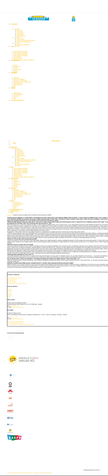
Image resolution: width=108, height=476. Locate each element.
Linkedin (9, 293)
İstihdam (15, 185)
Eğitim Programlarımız (19, 191)
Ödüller (15, 182)
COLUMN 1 (16, 148)
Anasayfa (9, 215)
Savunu (15, 186)
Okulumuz (16, 189)
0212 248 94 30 (13, 305)
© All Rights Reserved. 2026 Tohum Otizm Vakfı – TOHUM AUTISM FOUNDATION (29, 472)
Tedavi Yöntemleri (12, 279)
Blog (14, 208)
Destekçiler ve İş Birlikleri (23, 164)
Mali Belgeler (20, 154)
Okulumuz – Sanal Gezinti (20, 192)
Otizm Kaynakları (17, 175)
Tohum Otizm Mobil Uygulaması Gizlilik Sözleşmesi (20, 324)
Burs (14, 198)
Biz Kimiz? (19, 150)
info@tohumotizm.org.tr (18, 307)
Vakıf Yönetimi (20, 158)
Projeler (15, 179)
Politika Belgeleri (21, 155)
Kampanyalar (16, 181)
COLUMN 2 (16, 157)
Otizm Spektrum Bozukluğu (20, 168)
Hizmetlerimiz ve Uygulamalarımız (22, 194)
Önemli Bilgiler (17, 174)
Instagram (9, 289)
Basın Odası (16, 205)
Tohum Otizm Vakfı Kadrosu (24, 161)
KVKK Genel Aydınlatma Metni (15, 321)
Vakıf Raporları (20, 152)
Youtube (9, 295)
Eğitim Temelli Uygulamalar (20, 169)
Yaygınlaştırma (17, 184)
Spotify (9, 296)
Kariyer (15, 206)
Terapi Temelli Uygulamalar (20, 171)
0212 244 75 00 (13, 317)
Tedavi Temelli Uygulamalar (20, 172)
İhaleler (18, 165)
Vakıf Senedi (20, 151)
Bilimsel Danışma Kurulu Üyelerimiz (26, 160)
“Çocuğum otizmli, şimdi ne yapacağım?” (23, 177)
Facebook (9, 291)
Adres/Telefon (17, 202)
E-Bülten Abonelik (18, 203)
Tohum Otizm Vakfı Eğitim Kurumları (16, 283)
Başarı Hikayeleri (17, 196)
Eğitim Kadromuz (17, 195)
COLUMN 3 (16, 162)
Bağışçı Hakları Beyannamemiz (15, 322)
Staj (14, 199)
